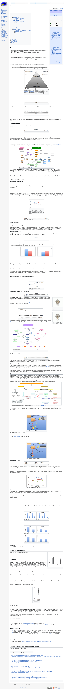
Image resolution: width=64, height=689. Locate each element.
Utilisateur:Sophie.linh (43, 405)
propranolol (23, 467)
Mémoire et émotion (54, 39)
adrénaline (23, 438)
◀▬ (51, 21)
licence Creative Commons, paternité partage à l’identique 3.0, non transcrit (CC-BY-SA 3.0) (36, 641)
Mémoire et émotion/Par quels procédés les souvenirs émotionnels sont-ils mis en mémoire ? (26, 668)
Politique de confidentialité (13, 687)
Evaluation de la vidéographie (56, 34)
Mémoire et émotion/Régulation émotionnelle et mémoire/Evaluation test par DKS (25, 673)
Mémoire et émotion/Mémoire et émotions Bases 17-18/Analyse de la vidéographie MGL (26, 667)
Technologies (4, 25)
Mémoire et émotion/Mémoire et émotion (17, 662)
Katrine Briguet (54, 38)
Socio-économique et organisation (3, 24)
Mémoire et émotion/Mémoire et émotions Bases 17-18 (20, 666)
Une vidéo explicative (57, 144)
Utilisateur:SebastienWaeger (35, 167)
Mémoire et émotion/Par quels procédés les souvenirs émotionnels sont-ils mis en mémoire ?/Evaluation (28, 670)
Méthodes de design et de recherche (3, 20)
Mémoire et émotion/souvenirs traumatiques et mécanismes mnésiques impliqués (24, 676)
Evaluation (53, 52)
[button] (48, 3)
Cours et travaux (5, 16)
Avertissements (27, 687)
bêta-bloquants (37, 438)
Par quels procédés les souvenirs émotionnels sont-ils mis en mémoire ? (56, 50)
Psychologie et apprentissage (4, 22)
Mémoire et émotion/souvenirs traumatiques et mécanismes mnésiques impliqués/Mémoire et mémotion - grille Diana (30, 678)
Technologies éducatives (3, 26)
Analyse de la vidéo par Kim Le (56, 37)
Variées (3, 27)
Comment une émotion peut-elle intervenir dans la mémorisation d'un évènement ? (56, 30)
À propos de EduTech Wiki (21, 687)
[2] (50, 633)
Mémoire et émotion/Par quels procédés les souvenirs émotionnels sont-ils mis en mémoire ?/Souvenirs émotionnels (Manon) (32, 671)
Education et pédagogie (3, 18)
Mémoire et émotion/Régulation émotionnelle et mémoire (20, 672)
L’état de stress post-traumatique (47, 634)
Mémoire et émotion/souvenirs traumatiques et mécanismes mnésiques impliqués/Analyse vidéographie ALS (29, 677)
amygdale (29, 302)
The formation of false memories (28, 623)
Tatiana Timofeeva (60, 8)
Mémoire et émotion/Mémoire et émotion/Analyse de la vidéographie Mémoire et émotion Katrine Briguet (28, 665)
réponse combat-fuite (17, 436)
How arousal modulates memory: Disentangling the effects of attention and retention (35, 624)
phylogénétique (26, 91)
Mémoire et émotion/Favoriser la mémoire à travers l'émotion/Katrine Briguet (24, 661)
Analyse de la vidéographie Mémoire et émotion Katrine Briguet (56, 44)
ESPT (47, 366)
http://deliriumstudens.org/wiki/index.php (28, 642)
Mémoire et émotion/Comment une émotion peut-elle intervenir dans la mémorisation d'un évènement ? (27, 655)
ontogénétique (32, 91)
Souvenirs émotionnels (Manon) (57, 53)
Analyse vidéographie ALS (56, 61)
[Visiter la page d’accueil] (4, 4)
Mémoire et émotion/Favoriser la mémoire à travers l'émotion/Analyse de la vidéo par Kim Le (27, 660)
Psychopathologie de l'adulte (33, 634)
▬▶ (60, 21)
